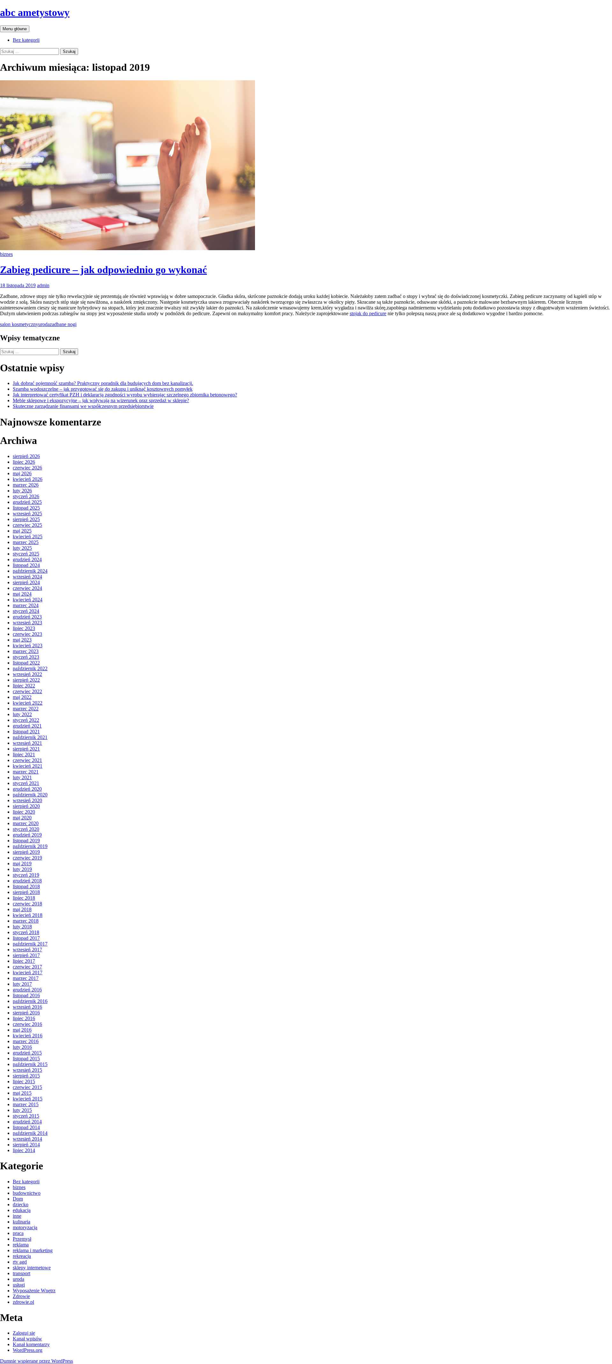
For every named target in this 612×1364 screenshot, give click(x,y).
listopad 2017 (26, 938)
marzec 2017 (26, 978)
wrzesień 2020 (27, 800)
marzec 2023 (26, 651)
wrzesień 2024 (27, 576)
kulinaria (21, 1221)
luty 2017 (22, 984)
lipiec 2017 (24, 961)
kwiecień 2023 (27, 645)
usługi (19, 1285)
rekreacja (22, 1256)
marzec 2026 (26, 485)
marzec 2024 (26, 605)
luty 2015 (22, 1110)
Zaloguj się (24, 1333)
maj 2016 (22, 1030)
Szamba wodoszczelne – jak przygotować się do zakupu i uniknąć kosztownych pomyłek (103, 389)
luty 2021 (22, 777)
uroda (44, 324)
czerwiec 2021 (27, 760)
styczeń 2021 (26, 783)
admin (43, 285)
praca (18, 1233)
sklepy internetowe (32, 1267)
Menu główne (15, 28)
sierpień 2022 (26, 680)
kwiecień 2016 (27, 1035)
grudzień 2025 (27, 502)
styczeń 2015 (26, 1116)
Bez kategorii (26, 40)
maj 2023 (22, 639)
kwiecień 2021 (27, 766)
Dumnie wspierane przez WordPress (36, 1361)
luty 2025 (22, 548)
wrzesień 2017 (27, 949)
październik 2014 (30, 1133)
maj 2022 (22, 697)
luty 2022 (22, 714)
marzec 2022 (26, 708)
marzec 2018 (26, 921)
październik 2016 (30, 1001)
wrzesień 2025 (27, 513)
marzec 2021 (26, 771)
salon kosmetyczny (19, 324)
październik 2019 (30, 846)
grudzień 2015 (27, 1053)
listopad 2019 (26, 840)
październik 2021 (30, 737)
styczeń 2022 (26, 720)
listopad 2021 (26, 731)
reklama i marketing (33, 1250)
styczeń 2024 (26, 611)
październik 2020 (30, 794)
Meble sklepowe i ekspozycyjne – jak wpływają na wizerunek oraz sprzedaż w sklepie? (101, 400)
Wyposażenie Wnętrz (34, 1290)
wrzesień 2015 (27, 1070)
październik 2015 (30, 1064)
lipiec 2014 (24, 1150)
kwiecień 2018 (27, 915)
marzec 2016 (26, 1041)
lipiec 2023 (24, 628)
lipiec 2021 (24, 754)
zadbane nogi (63, 324)
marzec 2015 (26, 1104)
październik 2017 (30, 944)
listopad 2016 (26, 995)
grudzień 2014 (27, 1121)
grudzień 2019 (27, 835)
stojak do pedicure (368, 313)
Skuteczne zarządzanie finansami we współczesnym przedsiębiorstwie (83, 406)
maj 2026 (22, 473)
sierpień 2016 (26, 1012)
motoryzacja (25, 1227)
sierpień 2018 (26, 892)
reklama (21, 1244)
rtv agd (20, 1262)
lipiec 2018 (24, 898)
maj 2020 (22, 817)
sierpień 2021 (26, 748)
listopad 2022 (26, 662)
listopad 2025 (26, 508)
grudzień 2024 (27, 559)
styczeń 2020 (26, 829)
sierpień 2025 (26, 519)
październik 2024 (30, 571)
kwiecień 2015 (27, 1098)
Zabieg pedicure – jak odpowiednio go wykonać (103, 269)
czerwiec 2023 (27, 634)
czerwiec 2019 (27, 857)
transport (21, 1273)
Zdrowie (21, 1296)
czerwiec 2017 (27, 966)
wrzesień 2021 (27, 743)
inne (17, 1216)
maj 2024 (22, 594)
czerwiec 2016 (27, 1024)
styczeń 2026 (26, 496)
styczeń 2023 (26, 657)
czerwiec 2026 (27, 467)
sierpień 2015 (26, 1075)
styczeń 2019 (26, 875)
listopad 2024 (26, 565)
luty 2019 (22, 869)
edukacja (22, 1210)
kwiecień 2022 (27, 703)
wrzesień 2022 (27, 674)
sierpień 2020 (26, 806)
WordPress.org (27, 1350)
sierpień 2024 (26, 582)
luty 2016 (22, 1047)
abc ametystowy (34, 12)
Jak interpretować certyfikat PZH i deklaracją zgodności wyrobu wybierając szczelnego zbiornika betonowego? (125, 394)
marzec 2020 (26, 823)
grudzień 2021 (27, 726)
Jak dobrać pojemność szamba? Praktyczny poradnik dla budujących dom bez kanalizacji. (103, 383)
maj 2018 (22, 909)
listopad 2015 (26, 1058)
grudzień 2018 (27, 880)
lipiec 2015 (24, 1081)
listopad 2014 (26, 1127)
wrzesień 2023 (27, 622)
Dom (18, 1198)
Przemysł (22, 1239)
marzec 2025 (26, 542)
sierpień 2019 (26, 852)
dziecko (20, 1204)
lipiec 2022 (24, 685)
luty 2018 (22, 926)
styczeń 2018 (26, 932)
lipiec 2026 (24, 462)
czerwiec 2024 (27, 588)
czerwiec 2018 (27, 903)
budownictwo (26, 1193)
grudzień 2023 (27, 617)
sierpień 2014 (26, 1144)
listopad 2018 (26, 886)
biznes (6, 254)
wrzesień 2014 (27, 1139)
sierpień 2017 (26, 955)
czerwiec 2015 (27, 1087)
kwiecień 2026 (27, 479)
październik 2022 (30, 668)
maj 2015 (22, 1093)
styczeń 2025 (26, 553)
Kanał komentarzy (31, 1344)
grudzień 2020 (27, 789)
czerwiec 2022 (27, 691)
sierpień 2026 (26, 456)
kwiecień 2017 (27, 972)
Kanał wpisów (27, 1338)
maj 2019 (22, 863)
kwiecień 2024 (27, 599)
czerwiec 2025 (27, 525)
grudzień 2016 (27, 989)
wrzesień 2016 (27, 1007)
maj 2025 (22, 530)
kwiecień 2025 (27, 536)
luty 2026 (22, 490)
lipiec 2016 (24, 1018)
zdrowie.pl (23, 1302)
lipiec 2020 (24, 812)
